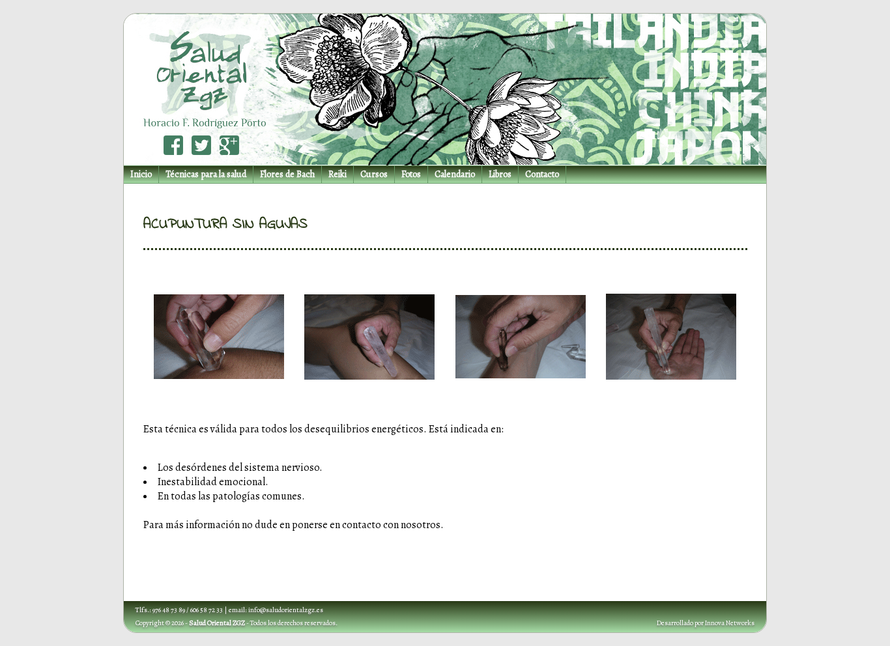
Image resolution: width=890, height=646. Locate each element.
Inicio (141, 174)
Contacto (542, 174)
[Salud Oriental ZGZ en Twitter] (201, 145)
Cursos (374, 174)
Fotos (411, 174)
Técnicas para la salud (205, 174)
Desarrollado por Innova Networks (705, 623)
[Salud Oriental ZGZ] (203, 71)
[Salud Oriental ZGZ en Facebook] (173, 145)
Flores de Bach (287, 174)
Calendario (455, 174)
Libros (500, 174)
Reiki (337, 174)
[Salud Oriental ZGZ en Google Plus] (229, 145)
